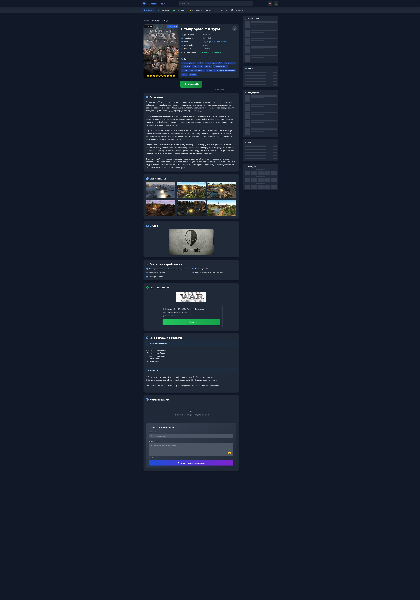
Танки (184, 74)
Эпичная (193, 74)
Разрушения (198, 67)
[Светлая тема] (276, 3)
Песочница (186, 67)
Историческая (229, 63)
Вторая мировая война (213, 63)
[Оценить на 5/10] (159, 76)
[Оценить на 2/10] (151, 76)
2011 (210, 35)
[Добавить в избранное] (234, 28)
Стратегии (216, 42)
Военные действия (189, 63)
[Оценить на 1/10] (148, 76)
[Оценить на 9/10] (171, 76)
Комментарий (154, 441)
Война (201, 63)
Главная (147, 21)
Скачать (193, 322)
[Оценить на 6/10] (162, 76)
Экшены (224, 42)
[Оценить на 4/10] (156, 76)
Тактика (209, 70)
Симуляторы (207, 42)
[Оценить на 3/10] (154, 76)
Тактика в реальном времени (225, 70)
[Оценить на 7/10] (165, 76)
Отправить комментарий (193, 463)
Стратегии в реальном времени (193, 70)
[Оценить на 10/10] (173, 76)
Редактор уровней (220, 67)
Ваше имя (153, 432)
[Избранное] (270, 3)
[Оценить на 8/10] (168, 76)
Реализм (208, 67)
